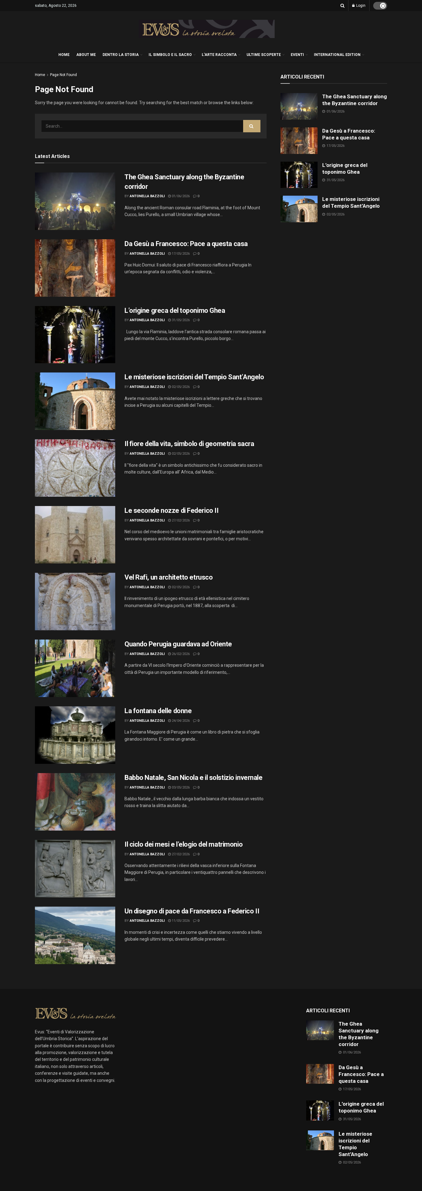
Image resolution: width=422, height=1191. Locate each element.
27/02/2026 (180, 520)
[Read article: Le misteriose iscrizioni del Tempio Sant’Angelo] (75, 401)
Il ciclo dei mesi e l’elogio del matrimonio (183, 844)
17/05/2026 (180, 254)
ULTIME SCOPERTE (264, 55)
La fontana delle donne (158, 711)
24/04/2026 (180, 721)
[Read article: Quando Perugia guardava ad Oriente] (75, 668)
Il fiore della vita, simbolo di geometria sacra (189, 444)
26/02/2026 (180, 654)
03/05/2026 (180, 787)
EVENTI (297, 55)
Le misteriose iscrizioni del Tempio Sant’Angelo (194, 377)
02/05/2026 (180, 387)
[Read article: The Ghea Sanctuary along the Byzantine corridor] (75, 201)
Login (360, 5)
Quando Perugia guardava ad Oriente (178, 644)
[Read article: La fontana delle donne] (75, 735)
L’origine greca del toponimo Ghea (174, 310)
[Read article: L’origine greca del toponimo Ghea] (75, 335)
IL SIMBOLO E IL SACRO (170, 55)
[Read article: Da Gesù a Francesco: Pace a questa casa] (75, 268)
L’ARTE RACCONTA (219, 55)
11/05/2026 (180, 921)
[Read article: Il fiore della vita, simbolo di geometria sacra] (75, 468)
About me (86, 55)
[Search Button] (342, 5)
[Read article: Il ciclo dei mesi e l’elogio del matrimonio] (75, 868)
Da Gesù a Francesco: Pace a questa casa (186, 244)
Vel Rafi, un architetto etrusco (168, 577)
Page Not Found (63, 75)
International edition (337, 55)
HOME (64, 55)
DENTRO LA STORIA (121, 55)
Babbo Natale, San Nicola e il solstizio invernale (193, 777)
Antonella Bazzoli (147, 196)
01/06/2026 (180, 196)
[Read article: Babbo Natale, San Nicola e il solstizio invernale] (75, 802)
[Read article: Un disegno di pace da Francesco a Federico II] (75, 935)
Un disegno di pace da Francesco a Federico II (191, 911)
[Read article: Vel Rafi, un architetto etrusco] (75, 601)
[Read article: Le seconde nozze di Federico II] (75, 535)
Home (40, 75)
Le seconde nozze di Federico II (171, 510)
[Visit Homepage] (207, 29)
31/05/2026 (180, 320)
